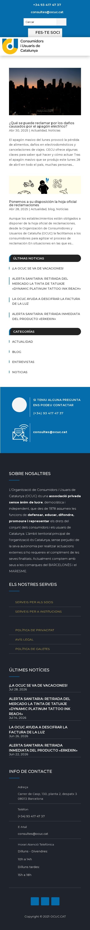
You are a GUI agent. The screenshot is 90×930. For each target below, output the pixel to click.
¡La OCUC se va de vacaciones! (37, 268)
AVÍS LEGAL (24, 639)
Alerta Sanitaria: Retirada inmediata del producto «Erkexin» (46, 316)
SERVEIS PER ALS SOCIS (34, 602)
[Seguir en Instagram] (45, 901)
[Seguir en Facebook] (35, 901)
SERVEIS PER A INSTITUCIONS (38, 611)
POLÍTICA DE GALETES (32, 649)
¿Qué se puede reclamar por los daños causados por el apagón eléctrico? (41, 124)
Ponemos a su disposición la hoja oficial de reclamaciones (43, 203)
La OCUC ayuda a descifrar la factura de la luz (46, 301)
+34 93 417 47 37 (47, 5)
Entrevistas (23, 362)
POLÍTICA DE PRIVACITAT (34, 630)
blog (51, 209)
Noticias (54, 130)
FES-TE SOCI (47, 32)
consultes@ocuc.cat (47, 12)
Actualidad (39, 130)
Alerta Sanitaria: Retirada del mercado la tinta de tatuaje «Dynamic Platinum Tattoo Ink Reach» (46, 284)
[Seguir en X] (55, 901)
